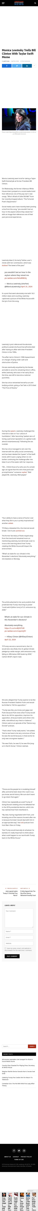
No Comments (26, 61)
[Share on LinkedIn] (27, 66)
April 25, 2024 (26, 286)
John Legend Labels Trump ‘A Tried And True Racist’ (10, 893)
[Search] (35, 3)
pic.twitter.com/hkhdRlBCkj (16, 278)
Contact (16, 1157)
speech (13, 431)
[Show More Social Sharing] (34, 66)
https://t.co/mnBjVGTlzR (14, 628)
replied (24, 472)
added (10, 523)
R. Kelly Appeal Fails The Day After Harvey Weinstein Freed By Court (28, 893)
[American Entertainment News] (19, 3)
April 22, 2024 (10, 639)
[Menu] (3, 3)
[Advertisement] (19, 25)
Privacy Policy (26, 1157)
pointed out (20, 531)
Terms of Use (19, 1159)
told (22, 822)
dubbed (5, 265)
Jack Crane (6, 61)
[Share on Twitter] (7, 66)
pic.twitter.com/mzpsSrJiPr (15, 631)
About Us (7, 1157)
